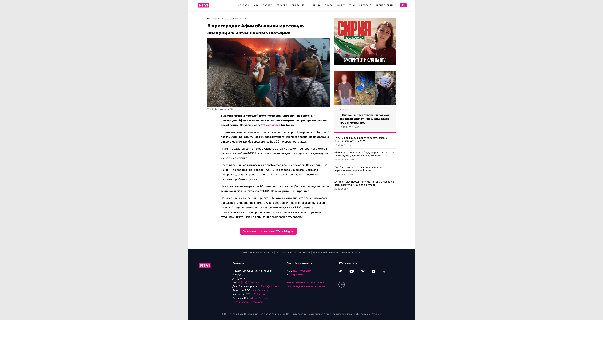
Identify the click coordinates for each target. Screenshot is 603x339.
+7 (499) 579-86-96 (249, 282)
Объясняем (299, 5)
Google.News (296, 274)
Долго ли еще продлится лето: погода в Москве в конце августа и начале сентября (364, 183)
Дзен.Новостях (302, 270)
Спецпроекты (384, 5)
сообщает (273, 125)
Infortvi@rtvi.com (269, 286)
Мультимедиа (346, 5)
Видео (329, 5)
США (256, 5)
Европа (267, 5)
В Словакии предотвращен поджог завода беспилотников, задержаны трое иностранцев (365, 118)
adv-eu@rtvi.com (260, 298)
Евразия (282, 5)
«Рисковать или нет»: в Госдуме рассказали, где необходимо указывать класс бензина (364, 154)
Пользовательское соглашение (293, 252)
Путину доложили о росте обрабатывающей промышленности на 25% (361, 139)
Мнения (316, 5)
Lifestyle (365, 5)
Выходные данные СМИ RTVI (258, 252)
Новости (243, 5)
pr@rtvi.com (258, 294)
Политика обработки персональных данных (336, 252)
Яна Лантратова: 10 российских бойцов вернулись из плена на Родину (358, 169)
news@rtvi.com (260, 290)
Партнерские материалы (247, 302)
